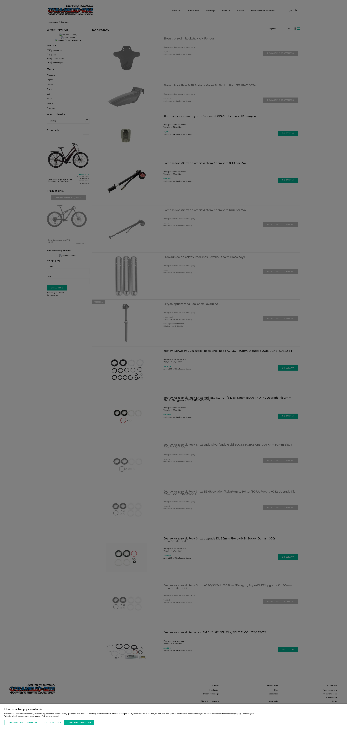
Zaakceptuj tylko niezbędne (22, 723)
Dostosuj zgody (52, 723)
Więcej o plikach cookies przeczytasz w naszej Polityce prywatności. (31, 716)
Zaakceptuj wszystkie (79, 723)
